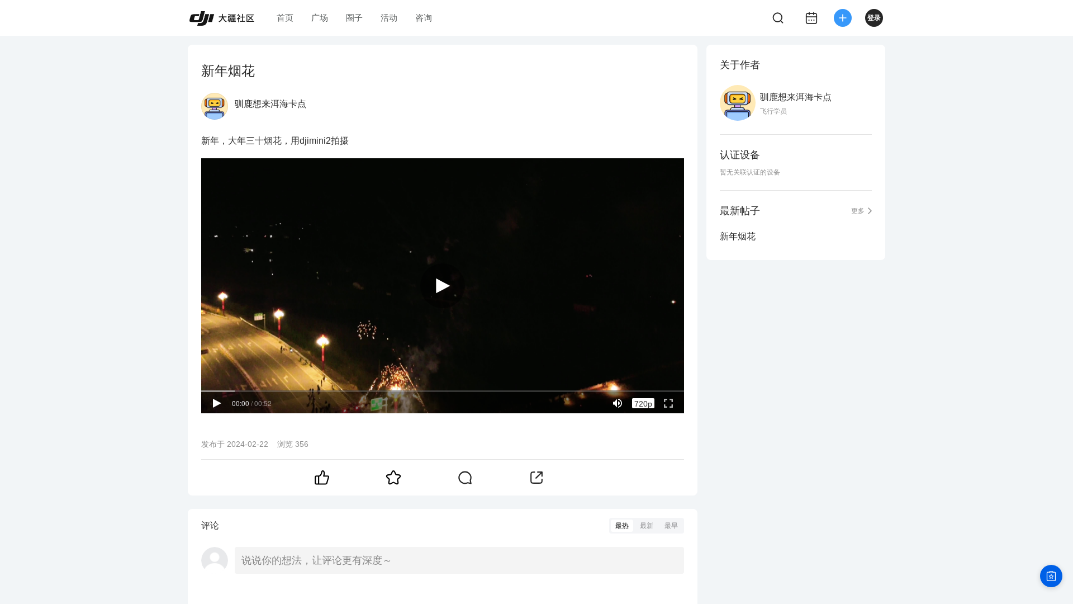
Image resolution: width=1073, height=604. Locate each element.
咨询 (423, 17)
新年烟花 (738, 236)
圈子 (354, 17)
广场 (319, 17)
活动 (389, 17)
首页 (285, 17)
